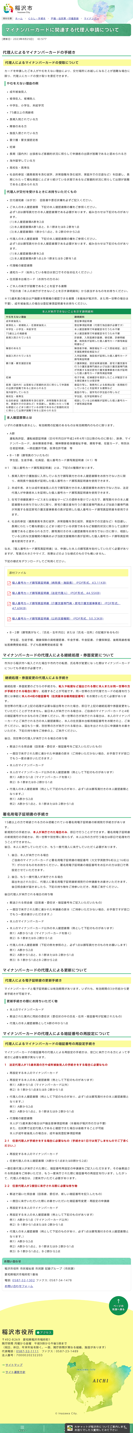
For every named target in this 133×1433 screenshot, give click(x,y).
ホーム (19, 18)
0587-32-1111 (27, 1351)
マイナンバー (91, 18)
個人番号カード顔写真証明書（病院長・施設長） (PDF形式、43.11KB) (59, 582)
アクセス (46, 1332)
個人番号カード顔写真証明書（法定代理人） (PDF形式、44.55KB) (56, 593)
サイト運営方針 (15, 1372)
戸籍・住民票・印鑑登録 (65, 18)
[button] (97, 1428)
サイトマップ (14, 1365)
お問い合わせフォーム (19, 1286)
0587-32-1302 (23, 1280)
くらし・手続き (37, 18)
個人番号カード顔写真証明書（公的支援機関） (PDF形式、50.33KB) (57, 618)
